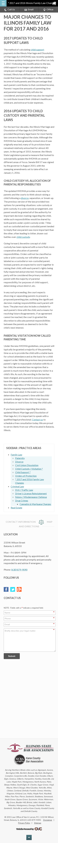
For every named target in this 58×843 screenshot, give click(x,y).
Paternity (20, 458)
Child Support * (23, 472)
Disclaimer (47, 820)
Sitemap (37, 823)
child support (37, 49)
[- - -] (3, 3)
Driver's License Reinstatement (31, 493)
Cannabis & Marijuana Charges (35, 504)
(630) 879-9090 (19, 569)
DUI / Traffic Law (24, 490)
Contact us (37, 419)
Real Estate (16, 507)
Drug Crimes (21, 500)
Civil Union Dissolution (26, 465)
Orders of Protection (26, 475)
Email (30, 9)
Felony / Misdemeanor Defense (31, 497)
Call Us (11, 9)
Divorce (19, 461)
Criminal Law (17, 486)
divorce (25, 198)
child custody (23, 236)
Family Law (16, 454)
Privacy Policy (24, 823)
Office (50, 9)
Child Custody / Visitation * (29, 468)
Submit (11, 656)
